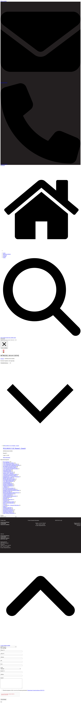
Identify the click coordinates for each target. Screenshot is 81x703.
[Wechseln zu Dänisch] (3, 350)
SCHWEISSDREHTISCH (8, 493)
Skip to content (4, 1)
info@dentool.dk (4, 82)
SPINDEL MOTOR (7, 507)
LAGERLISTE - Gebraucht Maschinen (11, 505)
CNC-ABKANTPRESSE (8, 481)
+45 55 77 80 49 (4, 164)
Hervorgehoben (6, 461)
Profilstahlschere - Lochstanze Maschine (11, 476)
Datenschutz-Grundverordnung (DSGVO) (35, 690)
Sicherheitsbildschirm (7, 508)
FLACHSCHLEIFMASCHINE (9, 489)
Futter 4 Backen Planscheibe (8, 513)
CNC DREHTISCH (7, 469)
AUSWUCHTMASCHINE (8, 501)
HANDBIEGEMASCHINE (8, 480)
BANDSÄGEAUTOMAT (8, 488)
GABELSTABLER (7, 494)
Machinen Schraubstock (8, 510)
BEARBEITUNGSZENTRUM (9, 466)
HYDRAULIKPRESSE (8, 484)
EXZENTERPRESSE (7, 483)
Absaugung (5, 500)
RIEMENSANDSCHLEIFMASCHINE (11, 490)
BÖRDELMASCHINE (8, 477)
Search (2, 340)
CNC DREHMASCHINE (8, 463)
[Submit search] (15, 340)
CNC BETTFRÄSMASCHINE (9, 467)
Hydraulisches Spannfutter (8, 509)
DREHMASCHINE (7, 471)
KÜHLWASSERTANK (8, 499)
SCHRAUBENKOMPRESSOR (9, 496)
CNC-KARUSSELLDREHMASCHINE (11, 465)
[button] (8, 337)
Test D (4, 504)
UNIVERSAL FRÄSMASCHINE (10, 474)
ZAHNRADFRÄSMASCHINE (9, 475)
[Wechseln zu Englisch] (3, 351)
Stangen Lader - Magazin (8, 473)
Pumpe (4, 506)
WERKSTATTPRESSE (8, 485)
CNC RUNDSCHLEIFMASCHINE (10, 468)
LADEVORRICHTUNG (8, 472)
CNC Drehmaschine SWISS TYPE (10, 464)
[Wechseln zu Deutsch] (3, 352)
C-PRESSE (5, 486)
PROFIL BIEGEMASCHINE (9, 478)
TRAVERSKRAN (7, 497)
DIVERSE (5, 498)
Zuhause (2, 358)
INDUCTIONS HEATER (8, 502)
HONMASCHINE (7, 491)
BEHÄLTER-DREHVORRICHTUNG (11, 492)
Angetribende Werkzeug (8, 512)
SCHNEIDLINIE (6, 482)
